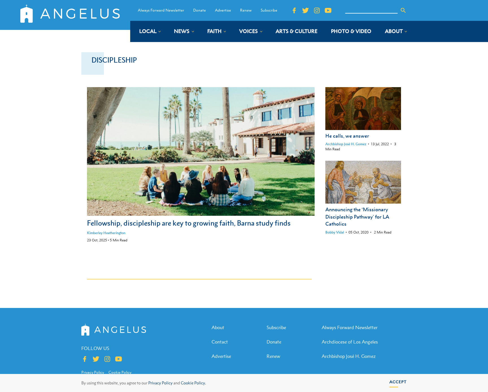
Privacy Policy (160, 383)
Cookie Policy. (193, 383)
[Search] (403, 10)
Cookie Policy (119, 372)
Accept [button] (398, 381)
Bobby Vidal (334, 232)
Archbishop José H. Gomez (345, 144)
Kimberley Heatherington (106, 233)
